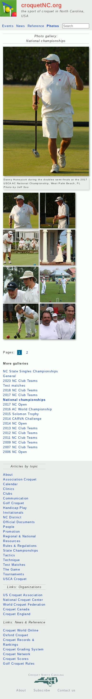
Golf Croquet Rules (19, 663)
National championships (24, 400)
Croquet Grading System (23, 649)
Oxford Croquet (15, 635)
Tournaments (13, 574)
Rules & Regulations (20, 546)
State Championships (20, 550)
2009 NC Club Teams (20, 442)
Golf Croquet (13, 503)
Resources (12, 541)
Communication (15, 498)
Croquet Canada (16, 609)
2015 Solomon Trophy (21, 414)
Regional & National (19, 536)
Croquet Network (16, 654)
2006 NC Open (15, 452)
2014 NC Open (15, 423)
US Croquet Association (22, 595)
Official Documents (19, 522)
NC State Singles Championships (30, 371)
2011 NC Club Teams (20, 437)
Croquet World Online (20, 630)
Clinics (8, 489)
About (8, 474)
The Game (11, 569)
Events (8, 26)
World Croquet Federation (24, 604)
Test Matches (14, 565)
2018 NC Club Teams (20, 390)
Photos (53, 26)
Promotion (11, 531)
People (8, 527)
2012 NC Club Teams (20, 433)
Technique (11, 560)
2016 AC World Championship (27, 409)
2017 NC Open (15, 404)
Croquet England (16, 614)
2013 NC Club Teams (20, 428)
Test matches (14, 385)
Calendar (10, 484)
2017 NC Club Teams (20, 395)
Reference (36, 26)
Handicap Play (15, 508)
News (20, 26)
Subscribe (41, 690)
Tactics (9, 555)
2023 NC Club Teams (20, 381)
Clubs (8, 493)
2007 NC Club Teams (20, 447)
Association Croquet (20, 479)
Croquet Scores (16, 659)
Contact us (66, 690)
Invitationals (13, 512)
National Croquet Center (23, 600)
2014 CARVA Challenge (22, 418)
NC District (12, 517)
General (9, 376)
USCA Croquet (15, 579)
